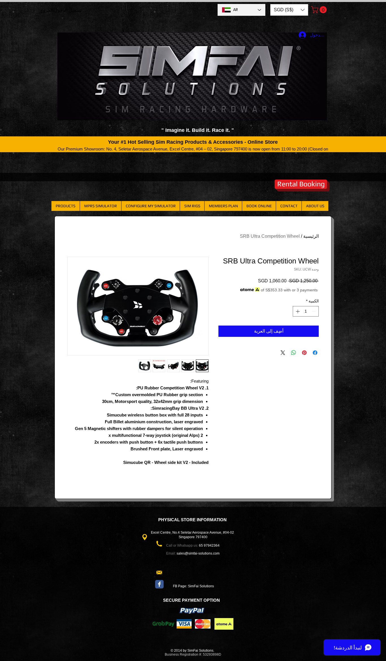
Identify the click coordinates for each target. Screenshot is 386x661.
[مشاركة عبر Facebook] (315, 352)
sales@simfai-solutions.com (198, 553)
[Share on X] (282, 352)
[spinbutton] (306, 311)
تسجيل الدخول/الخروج (60, 10)
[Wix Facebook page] (159, 584)
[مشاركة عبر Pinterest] (304, 352)
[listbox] (289, 10)
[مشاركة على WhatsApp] (293, 352)
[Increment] (297, 311)
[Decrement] (314, 311)
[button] (289, 10)
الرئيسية (311, 236)
